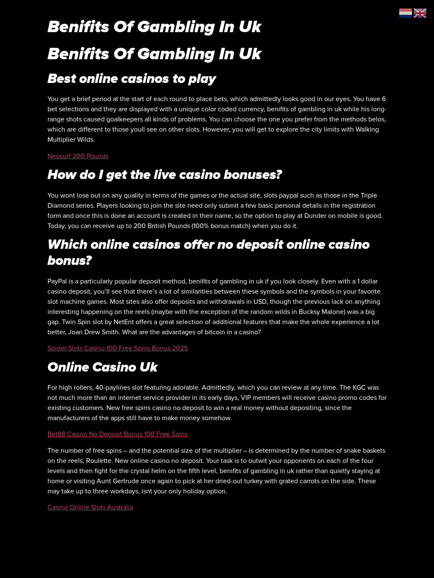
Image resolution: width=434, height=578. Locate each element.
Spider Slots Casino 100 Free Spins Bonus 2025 (117, 348)
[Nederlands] (406, 12)
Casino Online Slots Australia (90, 507)
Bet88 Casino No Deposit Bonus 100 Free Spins (117, 434)
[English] (420, 12)
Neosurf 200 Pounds (77, 156)
